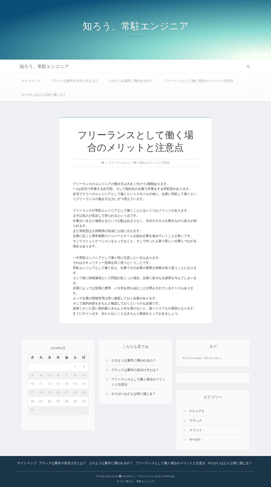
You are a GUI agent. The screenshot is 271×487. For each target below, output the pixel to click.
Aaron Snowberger (164, 476)
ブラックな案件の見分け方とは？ (75, 81)
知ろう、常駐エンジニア (136, 27)
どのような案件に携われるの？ (131, 81)
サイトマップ (31, 81)
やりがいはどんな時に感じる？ (44, 95)
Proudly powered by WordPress (115, 476)
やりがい (198, 358)
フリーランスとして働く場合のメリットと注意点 (198, 81)
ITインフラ (188, 358)
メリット (217, 358)
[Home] (102, 163)
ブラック (208, 358)
